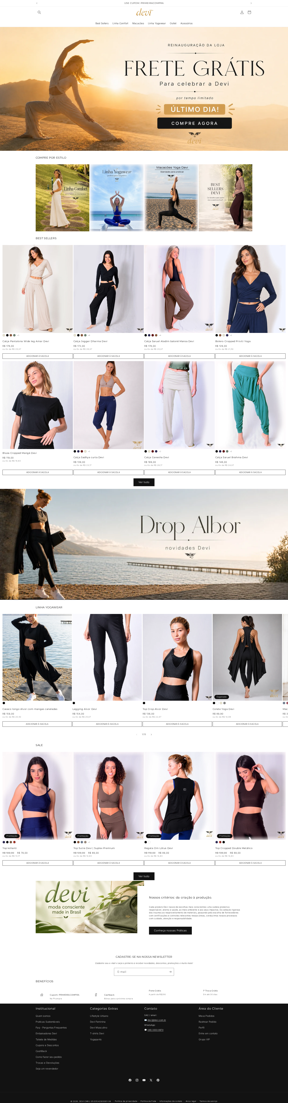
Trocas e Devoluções (47, 1062)
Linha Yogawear (117, 197)
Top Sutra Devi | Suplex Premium (94, 848)
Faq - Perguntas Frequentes (51, 1027)
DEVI (81, 1101)
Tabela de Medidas (46, 1039)
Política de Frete (148, 1101)
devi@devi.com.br (157, 1020)
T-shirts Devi (97, 1033)
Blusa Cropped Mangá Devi (19, 453)
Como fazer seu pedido (49, 1056)
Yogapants (96, 1039)
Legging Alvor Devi (84, 709)
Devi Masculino (98, 1027)
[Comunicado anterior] (36, 3)
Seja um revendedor (47, 1068)
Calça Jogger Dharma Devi (91, 341)
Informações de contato (171, 1101)
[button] (39, 12)
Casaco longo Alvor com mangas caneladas (29, 709)
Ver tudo (144, 482)
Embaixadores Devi (46, 1033)
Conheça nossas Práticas (170, 930)
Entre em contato (208, 1033)
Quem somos (43, 1015)
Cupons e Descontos (47, 1045)
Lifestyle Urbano (99, 1015)
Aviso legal (191, 1101)
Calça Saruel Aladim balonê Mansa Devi (169, 341)
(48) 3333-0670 (155, 1030)
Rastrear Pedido (207, 1021)
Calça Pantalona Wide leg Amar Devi (25, 341)
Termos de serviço (209, 1101)
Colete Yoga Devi (223, 709)
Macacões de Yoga (171, 197)
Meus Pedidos (206, 1015)
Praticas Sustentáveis (48, 1021)
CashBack (41, 1051)
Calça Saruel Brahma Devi (231, 457)
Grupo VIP (204, 1039)
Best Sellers (225, 197)
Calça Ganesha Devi (156, 457)
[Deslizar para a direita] (151, 734)
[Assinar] (170, 972)
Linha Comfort (62, 197)
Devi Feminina (98, 1021)
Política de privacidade (126, 1101)
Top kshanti (9, 848)
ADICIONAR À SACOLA (37, 356)
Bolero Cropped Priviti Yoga (233, 341)
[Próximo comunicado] (251, 3)
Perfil (201, 1027)
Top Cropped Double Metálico (234, 848)
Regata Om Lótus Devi (158, 848)
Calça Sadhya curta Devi (89, 457)
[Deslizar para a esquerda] (136, 734)
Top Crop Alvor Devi (155, 709)
